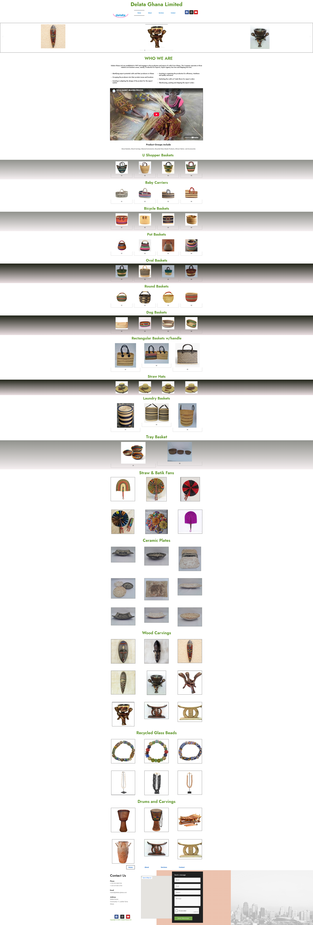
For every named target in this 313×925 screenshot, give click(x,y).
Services (161, 13)
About (150, 13)
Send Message (183, 918)
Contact (173, 13)
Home (139, 13)
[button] (3, 37)
